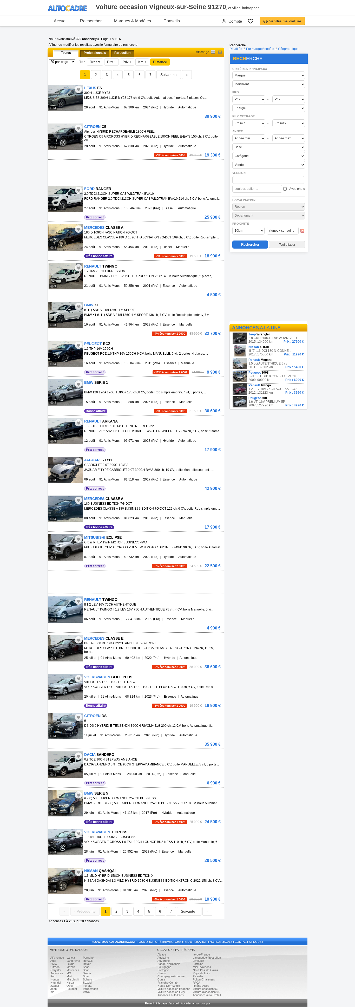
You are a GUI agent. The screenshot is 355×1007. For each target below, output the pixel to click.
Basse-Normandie (168, 963)
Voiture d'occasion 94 (206, 991)
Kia (52, 991)
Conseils (171, 21)
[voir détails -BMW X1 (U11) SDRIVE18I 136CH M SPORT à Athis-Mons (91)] (65, 315)
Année (237, 131)
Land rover (73, 960)
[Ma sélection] (250, 21)
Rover (87, 963)
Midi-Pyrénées (202, 967)
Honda (54, 979)
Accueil (61, 21)
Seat (86, 970)
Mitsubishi (73, 979)
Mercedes (73, 970)
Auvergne (163, 960)
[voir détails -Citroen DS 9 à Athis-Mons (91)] (65, 726)
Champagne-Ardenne (171, 976)
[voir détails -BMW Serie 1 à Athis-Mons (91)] (65, 392)
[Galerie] (220, 52)
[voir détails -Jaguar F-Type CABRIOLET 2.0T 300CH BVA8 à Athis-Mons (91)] (65, 470)
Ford (53, 976)
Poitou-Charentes (204, 979)
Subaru (87, 979)
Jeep (53, 988)
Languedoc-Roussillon (207, 957)
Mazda (71, 967)
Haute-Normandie (168, 985)
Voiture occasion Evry (171, 991)
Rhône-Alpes (201, 985)
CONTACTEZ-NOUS (248, 941)
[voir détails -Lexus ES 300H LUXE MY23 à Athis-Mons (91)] (65, 98)
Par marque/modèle (260, 49)
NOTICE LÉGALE (221, 941)
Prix (235, 92)
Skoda (87, 973)
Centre (161, 973)
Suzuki (87, 982)
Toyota (87, 985)
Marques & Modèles (132, 21)
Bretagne (163, 970)
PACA (196, 982)
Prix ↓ (127, 62)
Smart (86, 976)
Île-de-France (201, 954)
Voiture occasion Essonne (173, 988)
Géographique (288, 49)
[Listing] (213, 52)
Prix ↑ (111, 62)
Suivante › (168, 75)
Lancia (71, 957)
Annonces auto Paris (170, 995)
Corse (161, 979)
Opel (70, 985)
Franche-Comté (167, 982)
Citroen (55, 967)
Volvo (86, 991)
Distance (160, 62)
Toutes (66, 53)
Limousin (198, 960)
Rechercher (91, 21)
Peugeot (72, 988)
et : (269, 99)
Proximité (240, 223)
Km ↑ (142, 62)
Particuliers (123, 53)
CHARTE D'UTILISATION (191, 941)
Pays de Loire (201, 973)
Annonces (56, 973)
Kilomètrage (243, 116)
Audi (53, 960)
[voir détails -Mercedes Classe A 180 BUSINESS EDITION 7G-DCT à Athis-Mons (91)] (65, 509)
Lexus (70, 963)
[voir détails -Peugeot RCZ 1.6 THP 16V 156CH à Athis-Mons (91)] (65, 354)
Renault (88, 960)
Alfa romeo (57, 957)
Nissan (71, 982)
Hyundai (55, 982)
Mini (69, 976)
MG (69, 973)
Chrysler (55, 970)
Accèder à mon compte (195, 1003)
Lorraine (198, 963)
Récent (95, 62)
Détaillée (235, 49)
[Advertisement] (268, 287)
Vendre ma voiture (285, 21)
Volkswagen (90, 988)
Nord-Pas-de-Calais (205, 970)
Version (239, 172)
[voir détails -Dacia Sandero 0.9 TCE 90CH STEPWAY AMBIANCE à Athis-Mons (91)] (65, 764)
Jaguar (54, 985)
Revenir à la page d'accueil (162, 1003)
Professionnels (95, 53)
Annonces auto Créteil (207, 995)
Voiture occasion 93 (205, 988)
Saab (86, 967)
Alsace (161, 954)
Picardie (198, 976)
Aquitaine (163, 957)
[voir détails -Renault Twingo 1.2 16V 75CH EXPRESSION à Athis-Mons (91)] (65, 276)
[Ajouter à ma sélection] (78, 89)
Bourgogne (164, 967)
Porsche (88, 957)
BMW (53, 963)
